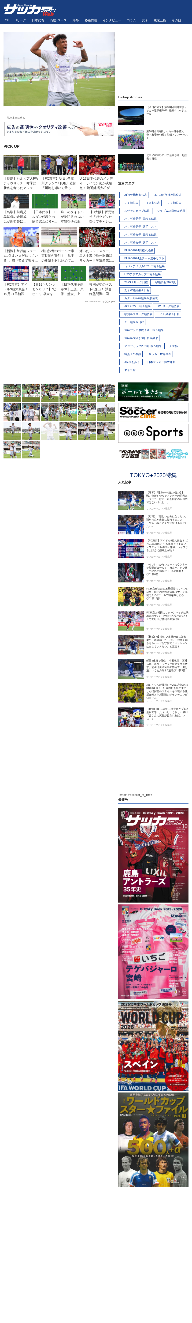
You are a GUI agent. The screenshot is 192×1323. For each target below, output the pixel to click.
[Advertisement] (59, 345)
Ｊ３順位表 (174, 202)
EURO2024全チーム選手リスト (144, 258)
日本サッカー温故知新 (161, 362)
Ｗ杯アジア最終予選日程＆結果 (144, 330)
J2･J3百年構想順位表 (168, 194)
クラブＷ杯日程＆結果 (171, 210)
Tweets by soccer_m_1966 (135, 795)
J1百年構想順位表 (135, 194)
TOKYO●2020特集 (153, 475)
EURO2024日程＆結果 (138, 250)
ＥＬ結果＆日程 (134, 322)
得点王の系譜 (132, 354)
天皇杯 (173, 346)
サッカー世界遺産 (160, 354)
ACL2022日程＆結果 (137, 306)
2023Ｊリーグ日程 (136, 282)
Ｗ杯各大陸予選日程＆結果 (141, 338)
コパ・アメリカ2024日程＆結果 (144, 266)
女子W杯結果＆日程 (136, 290)
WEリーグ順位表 (168, 306)
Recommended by (94, 301)
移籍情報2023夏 (165, 282)
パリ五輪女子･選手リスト (140, 242)
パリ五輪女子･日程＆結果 (140, 234)
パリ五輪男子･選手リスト (140, 226)
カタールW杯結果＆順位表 (141, 298)
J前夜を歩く (132, 362)
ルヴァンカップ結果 (137, 210)
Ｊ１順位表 (131, 202)
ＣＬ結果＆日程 (170, 314)
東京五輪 (130, 370)
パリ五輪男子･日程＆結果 (140, 218)
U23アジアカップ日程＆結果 (142, 274)
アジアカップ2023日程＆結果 (143, 346)
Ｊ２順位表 (153, 202)
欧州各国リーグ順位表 (138, 314)
